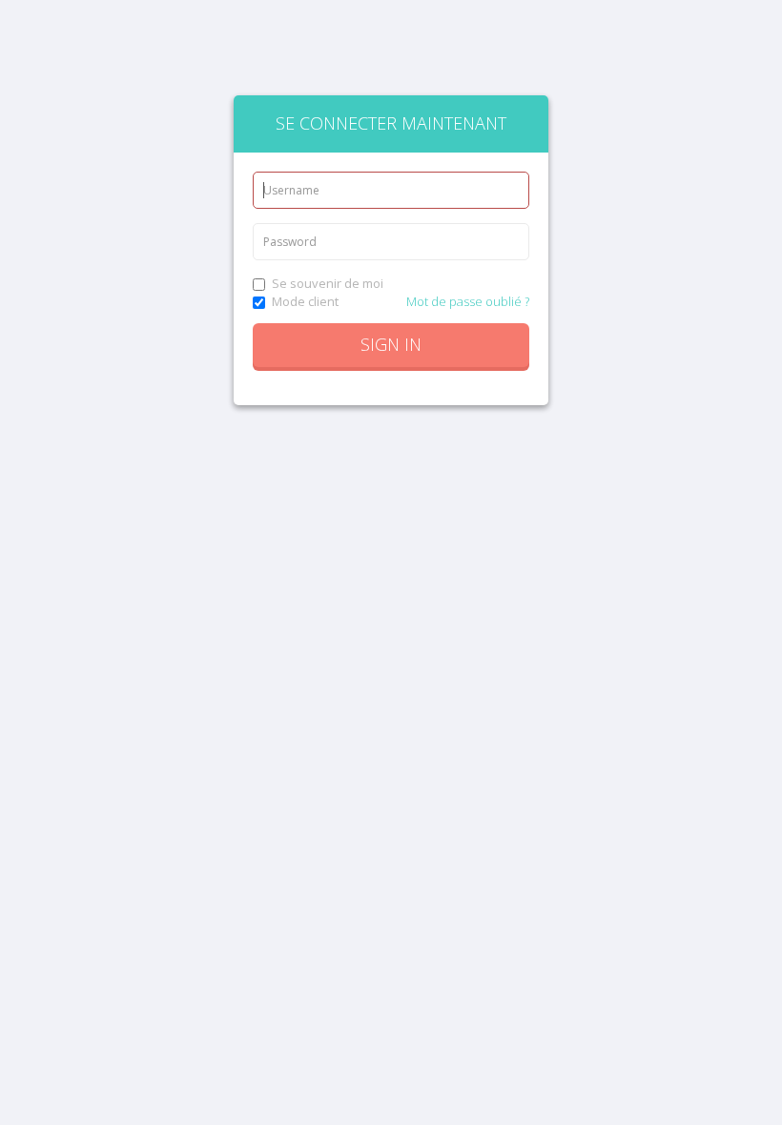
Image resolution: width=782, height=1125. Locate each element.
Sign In (391, 344)
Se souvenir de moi (327, 283)
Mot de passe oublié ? (467, 301)
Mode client (305, 301)
